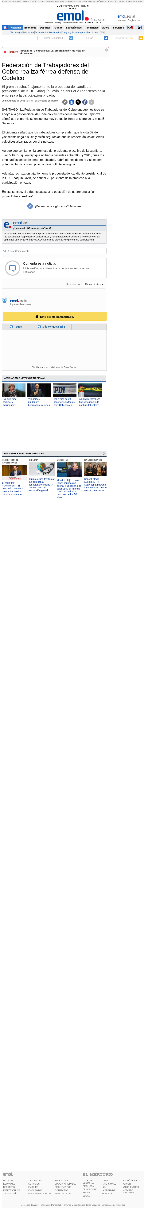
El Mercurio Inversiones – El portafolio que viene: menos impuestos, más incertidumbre (13, 488)
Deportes (45, 27)
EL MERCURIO (90, 1189)
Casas (121, 2)
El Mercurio (15, 2)
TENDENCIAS (35, 1180)
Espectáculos (74, 27)
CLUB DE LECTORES (88, 1181)
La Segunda (131, 2)
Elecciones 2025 (95, 32)
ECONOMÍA (9, 1184)
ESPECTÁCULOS (11, 1190)
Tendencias (92, 27)
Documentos (41, 32)
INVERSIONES (109, 1184)
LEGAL (86, 1196)
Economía (30, 27)
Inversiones (52, 2)
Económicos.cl (101, 2)
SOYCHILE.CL (109, 1193)
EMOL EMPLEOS (63, 1187)
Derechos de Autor (29, 1205)
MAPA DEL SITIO (63, 1193)
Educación (28, 32)
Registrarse (134, 20)
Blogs (26, 2)
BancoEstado (93, 460)
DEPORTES (9, 1187)
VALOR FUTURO (131, 1187)
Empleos (87, 2)
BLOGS (86, 1192)
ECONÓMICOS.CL (132, 1180)
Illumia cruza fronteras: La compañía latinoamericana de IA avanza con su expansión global (42, 485)
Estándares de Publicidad (113, 1205)
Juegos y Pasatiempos (73, 32)
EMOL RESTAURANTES (39, 1193)
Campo (41, 2)
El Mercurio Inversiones (10, 461)
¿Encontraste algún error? (58, 206)
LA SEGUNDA (108, 1190)
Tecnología (16, 32)
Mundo (58, 27)
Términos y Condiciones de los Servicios (81, 1205)
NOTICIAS (8, 1180)
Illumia (33, 460)
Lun (140, 2)
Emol (5, 2)
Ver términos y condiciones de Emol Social (54, 367)
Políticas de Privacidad (50, 1205)
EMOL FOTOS (35, 1190)
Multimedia (55, 32)
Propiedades (75, 2)
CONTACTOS (61, 1190)
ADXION (127, 1184)
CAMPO (106, 1180)
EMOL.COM (88, 1186)
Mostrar (73, 8)
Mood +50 (62, 460)
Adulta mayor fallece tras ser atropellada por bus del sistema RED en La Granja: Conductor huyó (89, 405)
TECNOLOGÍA (10, 1193)
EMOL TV (32, 1187)
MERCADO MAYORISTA (129, 1191)
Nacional (16, 27)
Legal (34, 2)
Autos (63, 2)
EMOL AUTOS (61, 1180)
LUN (104, 1187)
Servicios (118, 27)
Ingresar (122, 20)
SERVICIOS (34, 1184)
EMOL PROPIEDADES (65, 1184)
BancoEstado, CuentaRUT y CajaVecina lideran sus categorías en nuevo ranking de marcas (96, 485)
